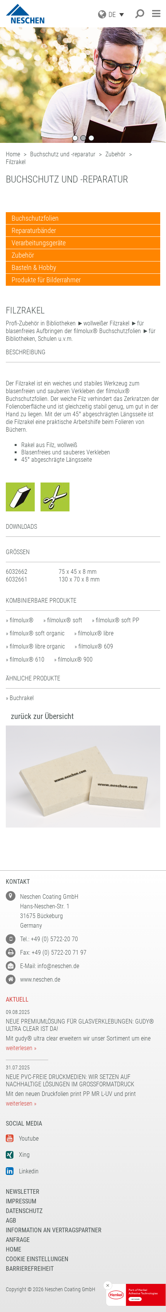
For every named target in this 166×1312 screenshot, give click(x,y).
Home (13, 1249)
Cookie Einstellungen (37, 1259)
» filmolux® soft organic (35, 633)
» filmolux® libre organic (35, 646)
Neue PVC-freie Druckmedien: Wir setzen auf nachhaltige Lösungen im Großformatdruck (70, 1080)
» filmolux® (20, 620)
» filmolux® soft (62, 620)
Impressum (21, 1201)
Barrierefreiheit (30, 1268)
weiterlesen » (21, 1048)
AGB (11, 1220)
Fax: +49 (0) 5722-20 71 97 (53, 952)
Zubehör (23, 255)
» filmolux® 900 (73, 659)
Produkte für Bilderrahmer (46, 280)
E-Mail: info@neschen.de (49, 966)
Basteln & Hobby (34, 267)
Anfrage (18, 1239)
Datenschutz (24, 1211)
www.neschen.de (40, 979)
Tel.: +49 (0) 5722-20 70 (49, 939)
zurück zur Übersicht (42, 716)
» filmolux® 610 (25, 659)
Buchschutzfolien (35, 218)
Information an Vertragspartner (54, 1230)
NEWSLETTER (22, 1191)
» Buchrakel (20, 698)
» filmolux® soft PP (115, 620)
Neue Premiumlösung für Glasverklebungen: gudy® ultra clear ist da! (80, 1025)
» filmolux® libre (93, 633)
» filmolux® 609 (94, 646)
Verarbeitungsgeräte (39, 243)
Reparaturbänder (34, 230)
